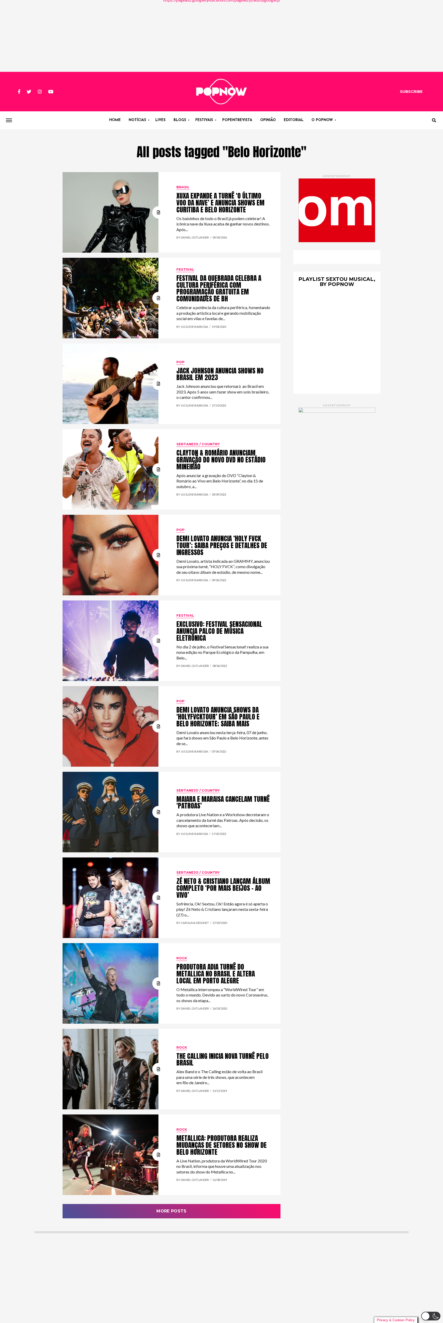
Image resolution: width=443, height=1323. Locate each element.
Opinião (268, 120)
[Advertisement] (221, 36)
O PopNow (322, 120)
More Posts (171, 1211)
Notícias (137, 120)
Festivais (204, 120)
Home (115, 120)
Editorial (294, 120)
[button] (430, 1316)
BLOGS (180, 120)
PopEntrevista (237, 120)
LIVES (160, 120)
